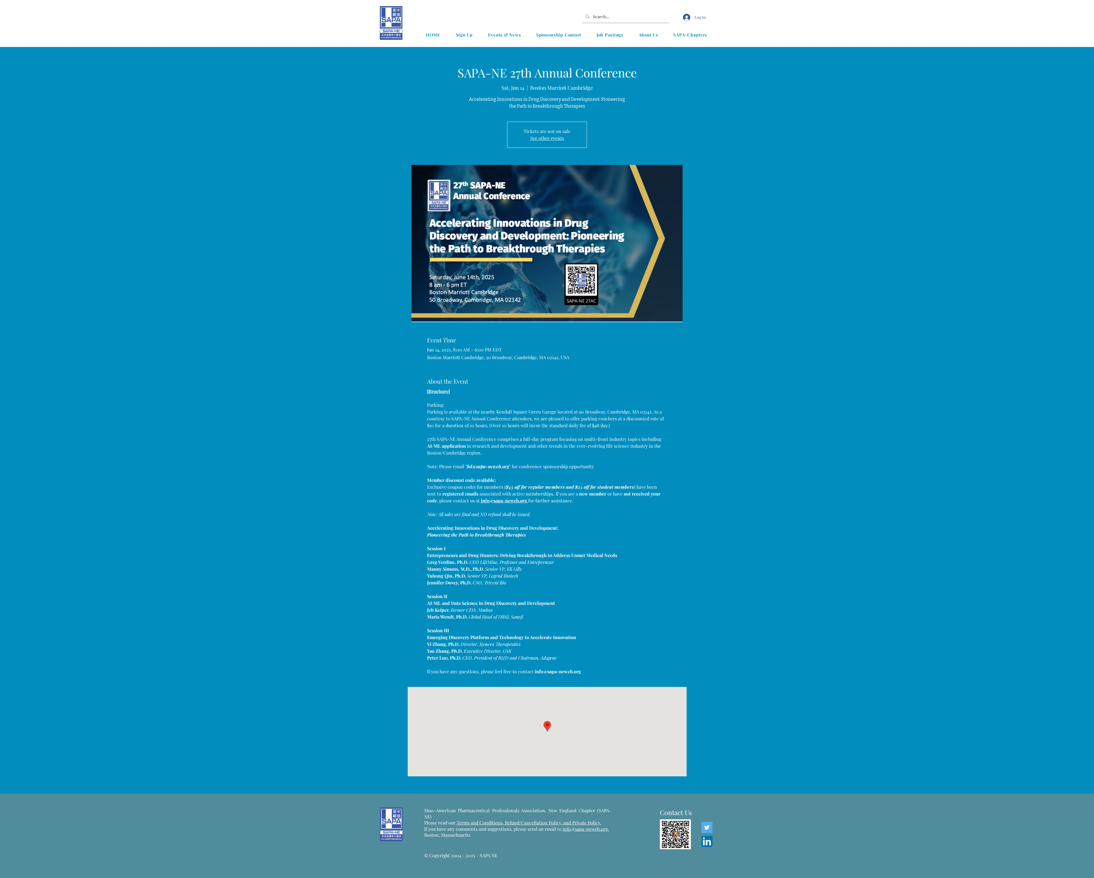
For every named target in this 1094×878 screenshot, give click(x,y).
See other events (547, 138)
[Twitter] (707, 827)
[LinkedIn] (707, 841)
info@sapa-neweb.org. (586, 829)
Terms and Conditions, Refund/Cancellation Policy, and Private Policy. (528, 823)
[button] (504, 34)
